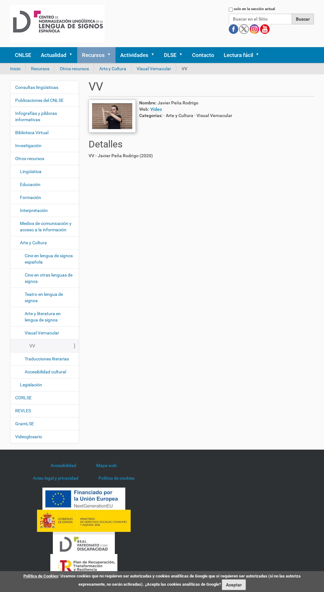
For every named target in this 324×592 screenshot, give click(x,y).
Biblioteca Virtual (31, 132)
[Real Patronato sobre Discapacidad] (84, 542)
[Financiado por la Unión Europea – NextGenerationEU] (83, 498)
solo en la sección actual (254, 9)
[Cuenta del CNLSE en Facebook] (234, 28)
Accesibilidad (63, 465)
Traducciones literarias (47, 358)
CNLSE (23, 55)
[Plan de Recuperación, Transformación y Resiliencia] (83, 564)
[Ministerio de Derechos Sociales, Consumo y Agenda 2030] (84, 520)
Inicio (15, 68)
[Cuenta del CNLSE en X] (244, 28)
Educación (30, 184)
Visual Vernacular (154, 68)
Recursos (93, 55)
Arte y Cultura (112, 68)
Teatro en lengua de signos (44, 297)
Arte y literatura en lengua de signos (43, 316)
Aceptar (234, 584)
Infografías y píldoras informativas (36, 116)
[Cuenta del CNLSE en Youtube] (265, 28)
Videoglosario (28, 436)
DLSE (170, 55)
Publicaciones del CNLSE (39, 100)
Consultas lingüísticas (36, 87)
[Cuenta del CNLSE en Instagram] (255, 28)
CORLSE (23, 397)
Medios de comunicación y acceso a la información (46, 226)
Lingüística (30, 171)
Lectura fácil (238, 55)
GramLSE (24, 423)
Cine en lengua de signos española (49, 259)
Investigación (28, 145)
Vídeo (156, 109)
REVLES (23, 410)
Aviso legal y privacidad (55, 478)
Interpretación (34, 210)
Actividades (134, 55)
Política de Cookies (40, 576)
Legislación (31, 384)
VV (32, 345)
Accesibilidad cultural (45, 371)
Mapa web (106, 465)
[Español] (57, 23)
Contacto (203, 55)
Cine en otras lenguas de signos (48, 278)
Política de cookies (116, 478)
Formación (30, 197)
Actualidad (53, 55)
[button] (72, 55)
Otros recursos (74, 68)
